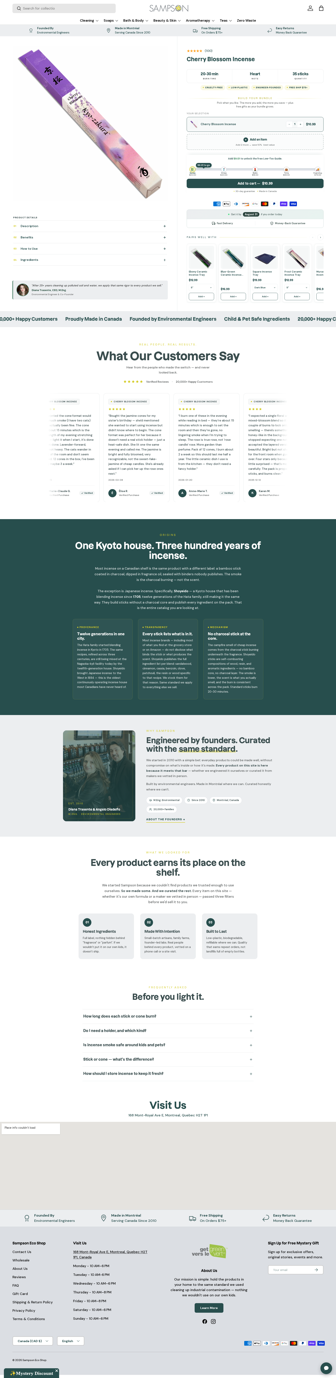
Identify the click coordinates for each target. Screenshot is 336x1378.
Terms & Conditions (28, 1319)
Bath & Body (133, 20)
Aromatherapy (198, 20)
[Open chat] (326, 1368)
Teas (224, 20)
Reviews (19, 1277)
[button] (321, 8)
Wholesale (21, 1260)
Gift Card (20, 1293)
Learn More (209, 1308)
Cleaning (87, 20)
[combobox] (64, 8)
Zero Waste (246, 20)
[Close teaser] (56, 1370)
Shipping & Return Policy (32, 1302)
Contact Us (21, 1252)
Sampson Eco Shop (34, 1360)
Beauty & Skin (164, 20)
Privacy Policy (23, 1310)
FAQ (15, 1285)
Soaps (109, 20)
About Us (20, 1268)
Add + (201, 296)
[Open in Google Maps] (168, 1166)
